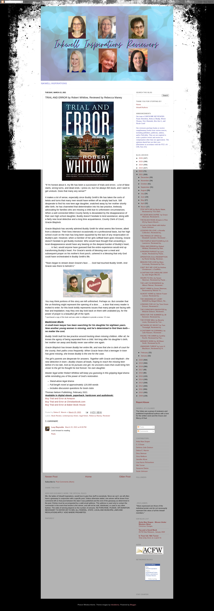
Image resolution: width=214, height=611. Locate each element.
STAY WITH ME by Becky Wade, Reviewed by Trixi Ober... (153, 210)
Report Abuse (142, 402)
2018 (141, 366)
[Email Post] (87, 412)
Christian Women (151, 575)
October (144, 184)
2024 (141, 165)
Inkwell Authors (142, 107)
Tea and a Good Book (148, 530)
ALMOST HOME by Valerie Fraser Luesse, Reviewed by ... (153, 295)
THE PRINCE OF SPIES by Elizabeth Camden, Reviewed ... (153, 237)
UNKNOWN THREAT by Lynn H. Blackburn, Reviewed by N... (152, 347)
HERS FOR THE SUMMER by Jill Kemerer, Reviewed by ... (153, 316)
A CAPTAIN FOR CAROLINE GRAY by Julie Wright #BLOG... (154, 274)
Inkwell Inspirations (151, 568)
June (143, 197)
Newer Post (51, 476)
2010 (141, 392)
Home (88, 476)
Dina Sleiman (141, 453)
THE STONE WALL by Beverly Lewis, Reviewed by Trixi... (152, 321)
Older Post (125, 476)
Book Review (56, 416)
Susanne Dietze (142, 468)
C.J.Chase (140, 444)
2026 (141, 158)
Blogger (133, 605)
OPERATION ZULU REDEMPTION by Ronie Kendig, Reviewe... (153, 258)
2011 (141, 389)
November (145, 181)
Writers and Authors (152, 574)
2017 (141, 370)
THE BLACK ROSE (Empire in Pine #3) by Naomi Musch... (154, 221)
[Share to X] (96, 412)
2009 (141, 396)
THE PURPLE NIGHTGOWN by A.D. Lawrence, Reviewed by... (154, 242)
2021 (141, 174)
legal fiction (83, 416)
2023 (141, 168)
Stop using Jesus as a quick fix (150, 538)
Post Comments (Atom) (65, 482)
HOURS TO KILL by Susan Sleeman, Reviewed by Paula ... (153, 279)
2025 (141, 161)
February (144, 353)
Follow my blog (152, 579)
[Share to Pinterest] (100, 412)
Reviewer (106, 416)
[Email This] (91, 412)
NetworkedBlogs (150, 564)
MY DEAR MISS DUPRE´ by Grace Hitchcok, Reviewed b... (154, 216)
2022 (141, 171)
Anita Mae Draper (143, 441)
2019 (141, 363)
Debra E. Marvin (142, 450)
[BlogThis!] (93, 412)
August (144, 190)
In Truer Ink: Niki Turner (149, 536)
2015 (141, 376)
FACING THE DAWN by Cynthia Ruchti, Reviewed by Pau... (152, 337)
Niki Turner (140, 465)
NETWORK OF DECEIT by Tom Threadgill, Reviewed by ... (152, 326)
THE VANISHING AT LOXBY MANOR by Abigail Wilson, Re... (153, 300)
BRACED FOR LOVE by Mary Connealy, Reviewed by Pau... (153, 263)
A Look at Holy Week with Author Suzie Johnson (153, 226)
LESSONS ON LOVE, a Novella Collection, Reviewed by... (152, 231)
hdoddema (115, 605)
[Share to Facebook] (98, 412)
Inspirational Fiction (151, 572)
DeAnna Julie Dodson (144, 447)
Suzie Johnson (142, 471)
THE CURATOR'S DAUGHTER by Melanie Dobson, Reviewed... (153, 311)
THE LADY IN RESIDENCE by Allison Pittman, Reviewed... (152, 284)
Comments (143, 431)
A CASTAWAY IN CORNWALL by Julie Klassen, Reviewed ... (152, 332)
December (145, 177)
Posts (141, 427)
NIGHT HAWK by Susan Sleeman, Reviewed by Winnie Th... (153, 289)
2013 (141, 383)
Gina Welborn (141, 456)
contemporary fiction (70, 416)
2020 (141, 360)
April (143, 203)
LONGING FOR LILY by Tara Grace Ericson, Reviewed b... (154, 305)
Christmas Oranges (146, 526)
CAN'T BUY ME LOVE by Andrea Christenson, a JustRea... (153, 268)
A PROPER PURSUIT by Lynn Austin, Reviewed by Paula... (152, 253)
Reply (53, 434)
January (144, 356)
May (143, 200)
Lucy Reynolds (57, 427)
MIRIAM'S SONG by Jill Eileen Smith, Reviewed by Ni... (152, 342)
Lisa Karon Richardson (145, 462)
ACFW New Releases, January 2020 (152, 532)
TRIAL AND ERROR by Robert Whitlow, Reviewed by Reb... (152, 247)
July (142, 194)
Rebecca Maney (95, 416)
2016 (141, 373)
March (143, 207)
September (145, 187)
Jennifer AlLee (141, 459)
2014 (141, 379)
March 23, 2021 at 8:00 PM (75, 427)
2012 (141, 386)
